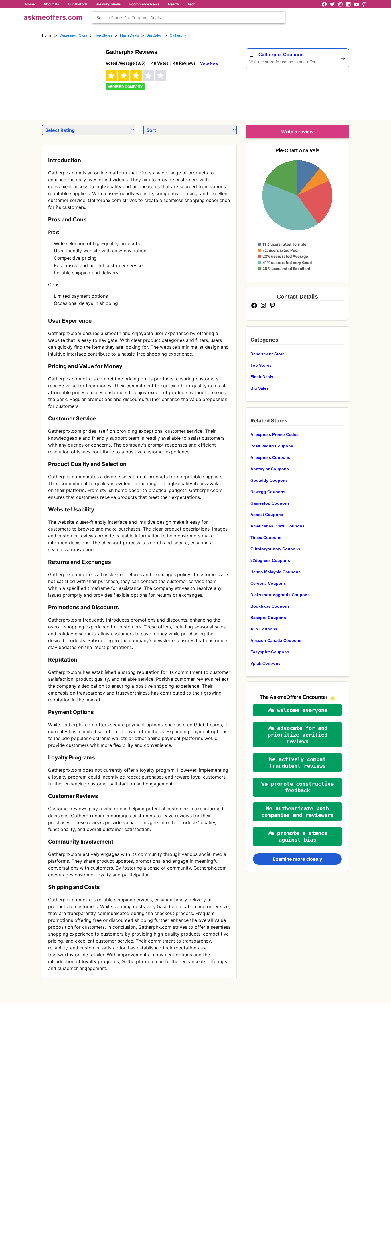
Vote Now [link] (209, 63)
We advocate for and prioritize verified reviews (297, 735)
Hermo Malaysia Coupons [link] (275, 572)
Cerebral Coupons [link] (268, 583)
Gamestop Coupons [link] (270, 503)
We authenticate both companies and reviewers (297, 811)
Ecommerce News (144, 4)
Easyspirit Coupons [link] (269, 652)
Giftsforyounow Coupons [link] (275, 549)
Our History (77, 4)
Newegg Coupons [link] (267, 491)
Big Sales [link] (154, 35)
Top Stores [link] (103, 35)
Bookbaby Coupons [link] (270, 606)
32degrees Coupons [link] (270, 560)
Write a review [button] (297, 131)
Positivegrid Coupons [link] (271, 446)
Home (30, 4)
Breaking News (108, 4)
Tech (191, 4)
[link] (70, 76)
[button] (297, 710)
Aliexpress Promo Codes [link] (274, 434)
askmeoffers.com (53, 17)
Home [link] (47, 35)
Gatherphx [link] (178, 35)
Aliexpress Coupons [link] (270, 457)
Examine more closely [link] (297, 859)
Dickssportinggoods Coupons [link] (280, 594)
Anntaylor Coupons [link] (269, 469)
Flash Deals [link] (129, 35)
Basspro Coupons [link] (268, 617)
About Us (51, 4)
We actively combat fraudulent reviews (297, 762)
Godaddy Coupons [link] (269, 480)
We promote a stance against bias (297, 836)
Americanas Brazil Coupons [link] (277, 526)
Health (173, 4)
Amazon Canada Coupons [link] (275, 640)
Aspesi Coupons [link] (266, 514)
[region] (317, 92)
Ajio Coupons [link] (263, 629)
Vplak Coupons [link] (265, 663)
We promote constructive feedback (297, 787)
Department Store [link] (74, 35)
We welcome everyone (297, 710)
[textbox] (188, 17)
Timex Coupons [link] (265, 537)
